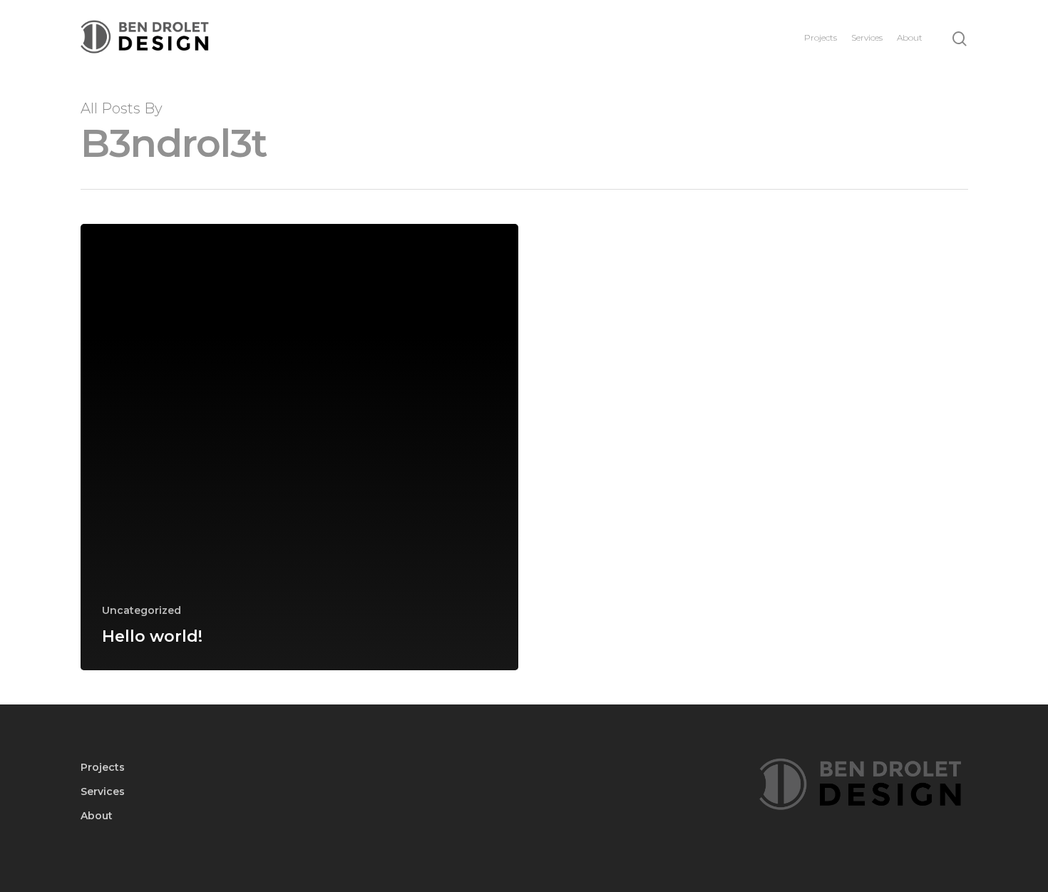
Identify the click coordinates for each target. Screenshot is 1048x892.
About (910, 37)
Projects (820, 37)
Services (867, 37)
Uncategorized (141, 610)
